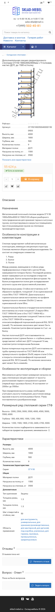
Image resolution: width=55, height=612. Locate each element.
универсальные (28, 522)
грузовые (33, 534)
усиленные (39, 531)
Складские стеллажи (16, 55)
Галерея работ (35, 37)
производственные (39, 525)
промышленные (28, 537)
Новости (8, 40)
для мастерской (28, 528)
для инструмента (29, 519)
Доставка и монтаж (14, 37)
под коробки (27, 531)
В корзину (33, 179)
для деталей (43, 528)
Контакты (20, 40)
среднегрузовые (29, 539)
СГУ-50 (31, 469)
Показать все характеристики (16, 160)
